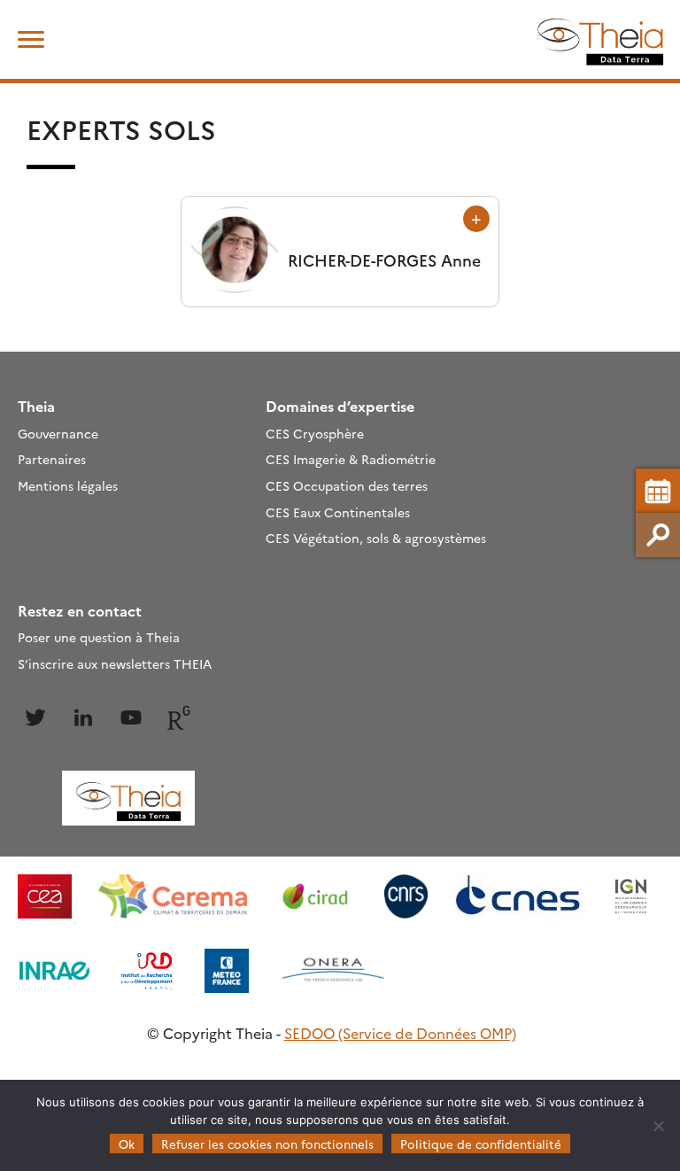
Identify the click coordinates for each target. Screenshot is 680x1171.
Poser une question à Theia (99, 637)
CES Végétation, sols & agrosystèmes (376, 538)
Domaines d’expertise (340, 405)
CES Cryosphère (315, 433)
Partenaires (52, 459)
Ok (127, 1144)
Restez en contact (80, 610)
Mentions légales (68, 485)
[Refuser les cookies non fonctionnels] (658, 1126)
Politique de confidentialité (480, 1144)
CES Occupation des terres (347, 485)
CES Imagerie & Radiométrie (351, 459)
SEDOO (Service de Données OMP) (400, 1033)
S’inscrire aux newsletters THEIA (115, 663)
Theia (36, 405)
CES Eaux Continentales (338, 512)
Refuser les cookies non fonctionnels (267, 1144)
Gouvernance (58, 433)
